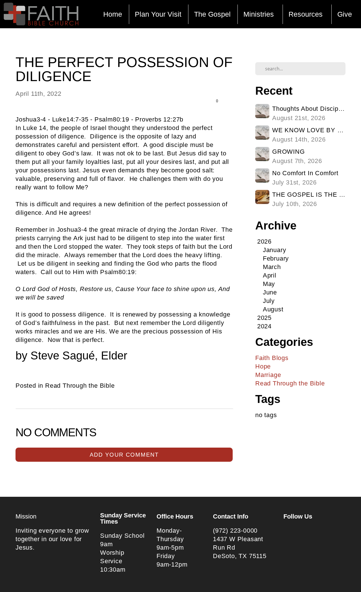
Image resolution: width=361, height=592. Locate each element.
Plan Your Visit (158, 14)
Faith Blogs (272, 357)
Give (344, 14)
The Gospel (212, 14)
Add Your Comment (124, 455)
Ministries (259, 14)
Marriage (268, 374)
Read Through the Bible (80, 385)
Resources (307, 14)
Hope (263, 366)
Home (112, 14)
